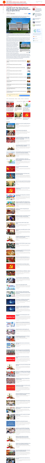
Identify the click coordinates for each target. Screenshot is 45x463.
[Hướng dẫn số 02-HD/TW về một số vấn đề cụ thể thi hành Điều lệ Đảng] (26, 114)
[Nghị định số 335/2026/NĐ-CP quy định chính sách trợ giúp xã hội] (10, 126)
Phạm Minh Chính (27, 98)
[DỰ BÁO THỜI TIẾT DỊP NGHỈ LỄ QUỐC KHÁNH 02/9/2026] (10, 114)
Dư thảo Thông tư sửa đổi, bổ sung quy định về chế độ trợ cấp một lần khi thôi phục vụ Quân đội (18, 109)
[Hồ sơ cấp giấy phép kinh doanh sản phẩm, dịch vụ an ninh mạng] (10, 460)
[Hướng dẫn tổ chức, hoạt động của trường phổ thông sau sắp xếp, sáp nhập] (10, 381)
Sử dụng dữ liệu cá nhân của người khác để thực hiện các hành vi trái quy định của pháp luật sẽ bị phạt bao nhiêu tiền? (23, 307)
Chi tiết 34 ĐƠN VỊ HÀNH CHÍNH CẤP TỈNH (21, 284)
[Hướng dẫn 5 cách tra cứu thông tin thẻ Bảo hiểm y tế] (10, 324)
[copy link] (3, 8)
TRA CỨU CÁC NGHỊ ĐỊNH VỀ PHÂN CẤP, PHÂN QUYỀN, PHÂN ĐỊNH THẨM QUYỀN (25, 50)
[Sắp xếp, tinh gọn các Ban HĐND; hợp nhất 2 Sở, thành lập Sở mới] (10, 232)
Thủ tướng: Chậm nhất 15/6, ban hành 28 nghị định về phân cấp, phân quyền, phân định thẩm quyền (16, 91)
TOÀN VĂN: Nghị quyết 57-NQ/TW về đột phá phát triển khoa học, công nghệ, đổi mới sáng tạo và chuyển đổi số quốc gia (38, 15)
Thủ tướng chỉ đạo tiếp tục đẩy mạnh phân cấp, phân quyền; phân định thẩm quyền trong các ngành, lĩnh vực (16, 88)
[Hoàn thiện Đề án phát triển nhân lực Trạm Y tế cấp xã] (10, 403)
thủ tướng (19, 98)
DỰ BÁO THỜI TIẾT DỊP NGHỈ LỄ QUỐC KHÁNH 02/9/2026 (9, 118)
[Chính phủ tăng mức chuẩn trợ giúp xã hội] (10, 133)
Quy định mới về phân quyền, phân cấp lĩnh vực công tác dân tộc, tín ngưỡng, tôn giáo (17, 77)
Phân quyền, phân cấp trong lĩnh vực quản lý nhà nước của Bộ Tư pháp (16, 67)
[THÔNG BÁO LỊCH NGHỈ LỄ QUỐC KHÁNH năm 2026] (10, 259)
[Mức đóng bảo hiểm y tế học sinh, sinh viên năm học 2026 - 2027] (10, 345)
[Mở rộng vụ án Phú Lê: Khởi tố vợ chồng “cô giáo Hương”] (10, 225)
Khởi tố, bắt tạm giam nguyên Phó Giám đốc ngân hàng (18, 118)
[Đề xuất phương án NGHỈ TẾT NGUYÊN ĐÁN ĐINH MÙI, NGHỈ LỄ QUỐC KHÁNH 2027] (10, 252)
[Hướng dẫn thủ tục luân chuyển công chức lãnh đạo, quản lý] (10, 359)
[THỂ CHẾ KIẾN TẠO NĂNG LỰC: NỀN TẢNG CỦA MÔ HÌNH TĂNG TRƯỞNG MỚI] (10, 176)
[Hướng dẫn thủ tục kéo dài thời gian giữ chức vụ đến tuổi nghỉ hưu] (10, 317)
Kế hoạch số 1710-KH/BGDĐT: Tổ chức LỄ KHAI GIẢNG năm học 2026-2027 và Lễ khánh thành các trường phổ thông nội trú (23, 372)
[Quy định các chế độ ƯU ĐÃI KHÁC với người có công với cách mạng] (10, 245)
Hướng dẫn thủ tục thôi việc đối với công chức (22, 421)
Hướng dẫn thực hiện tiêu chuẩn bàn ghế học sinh (22, 329)
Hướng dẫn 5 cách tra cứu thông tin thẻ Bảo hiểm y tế (23, 322)
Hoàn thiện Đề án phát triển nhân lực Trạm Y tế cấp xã (23, 400)
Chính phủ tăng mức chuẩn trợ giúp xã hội (21, 130)
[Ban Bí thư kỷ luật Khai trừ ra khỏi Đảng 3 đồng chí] (10, 266)
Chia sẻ (29, 13)
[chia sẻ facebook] (3, 6)
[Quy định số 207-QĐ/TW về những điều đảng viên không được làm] (10, 211)
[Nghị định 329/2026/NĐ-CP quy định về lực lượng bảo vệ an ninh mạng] (10, 416)
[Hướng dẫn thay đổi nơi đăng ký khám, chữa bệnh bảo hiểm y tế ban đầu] (10, 197)
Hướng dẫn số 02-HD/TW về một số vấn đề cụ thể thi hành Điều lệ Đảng (26, 118)
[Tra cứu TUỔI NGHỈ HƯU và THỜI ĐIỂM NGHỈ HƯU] (34, 22)
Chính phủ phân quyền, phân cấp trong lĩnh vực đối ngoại (14, 64)
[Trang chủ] (4, 2)
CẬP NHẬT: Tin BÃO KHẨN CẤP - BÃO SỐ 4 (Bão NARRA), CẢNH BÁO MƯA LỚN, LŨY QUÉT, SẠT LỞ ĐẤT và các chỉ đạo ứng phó (26, 109)
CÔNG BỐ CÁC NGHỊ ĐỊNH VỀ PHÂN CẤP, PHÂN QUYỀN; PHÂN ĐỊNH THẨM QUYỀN (16, 61)
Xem (29, 101)
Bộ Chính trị (22, 98)
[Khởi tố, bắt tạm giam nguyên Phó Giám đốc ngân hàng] (18, 114)
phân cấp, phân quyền (11, 98)
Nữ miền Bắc (13, 13)
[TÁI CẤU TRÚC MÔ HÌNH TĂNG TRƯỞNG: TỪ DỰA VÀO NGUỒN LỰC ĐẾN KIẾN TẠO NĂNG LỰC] (10, 452)
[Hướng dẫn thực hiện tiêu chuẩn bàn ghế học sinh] (10, 331)
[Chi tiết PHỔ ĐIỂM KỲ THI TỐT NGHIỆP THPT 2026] (34, 25)
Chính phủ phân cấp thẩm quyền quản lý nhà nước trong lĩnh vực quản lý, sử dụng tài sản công (16, 81)
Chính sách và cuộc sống (9, 6)
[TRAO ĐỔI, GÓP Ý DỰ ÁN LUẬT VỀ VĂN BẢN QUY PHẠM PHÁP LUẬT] (10, 367)
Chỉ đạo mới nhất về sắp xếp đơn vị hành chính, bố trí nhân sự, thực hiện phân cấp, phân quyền (17, 84)
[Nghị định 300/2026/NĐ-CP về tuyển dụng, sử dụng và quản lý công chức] (10, 410)
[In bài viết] (3, 9)
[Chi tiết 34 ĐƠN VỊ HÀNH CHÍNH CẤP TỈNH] (34, 19)
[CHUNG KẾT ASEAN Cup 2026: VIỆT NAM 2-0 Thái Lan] (10, 273)
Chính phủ (16, 98)
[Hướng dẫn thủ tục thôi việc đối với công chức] (10, 423)
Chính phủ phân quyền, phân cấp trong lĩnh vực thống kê (14, 70)
